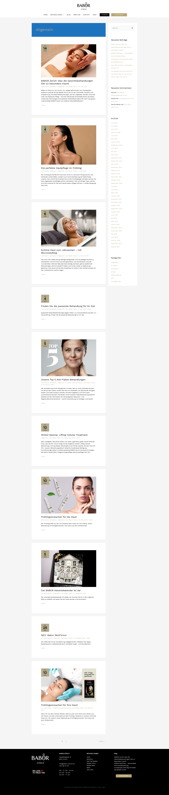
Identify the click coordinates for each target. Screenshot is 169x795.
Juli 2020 (114, 186)
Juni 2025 (114, 126)
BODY (88, 767)
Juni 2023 (114, 148)
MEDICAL (90, 759)
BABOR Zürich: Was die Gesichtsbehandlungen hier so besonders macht (121, 47)
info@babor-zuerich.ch (67, 764)
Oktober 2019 (115, 205)
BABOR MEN (91, 765)
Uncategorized (116, 281)
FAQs (99, 787)
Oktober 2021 (115, 170)
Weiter (102, 741)
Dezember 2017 (116, 243)
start (89, 309)
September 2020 (116, 183)
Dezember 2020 (116, 177)
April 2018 (114, 237)
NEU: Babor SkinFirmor (54, 635)
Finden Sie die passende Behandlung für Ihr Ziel (68, 306)
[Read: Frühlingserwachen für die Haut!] (68, 495)
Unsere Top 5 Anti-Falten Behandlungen (63, 379)
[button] (104, 14)
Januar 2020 (115, 196)
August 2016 (115, 247)
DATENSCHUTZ (94, 787)
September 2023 (116, 145)
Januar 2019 (115, 224)
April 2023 (114, 154)
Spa (112, 278)
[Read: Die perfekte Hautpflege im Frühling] (68, 145)
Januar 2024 (115, 142)
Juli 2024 (114, 135)
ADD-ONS (90, 770)
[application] (63, 14)
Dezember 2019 (116, 199)
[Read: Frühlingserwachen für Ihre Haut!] (68, 685)
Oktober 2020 (115, 180)
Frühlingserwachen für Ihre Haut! (59, 705)
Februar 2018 (115, 240)
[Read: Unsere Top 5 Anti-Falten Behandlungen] (68, 358)
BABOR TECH (91, 763)
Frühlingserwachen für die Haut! (59, 517)
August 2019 (115, 212)
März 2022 (114, 164)
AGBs (103, 787)
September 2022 (116, 161)
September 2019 (116, 208)
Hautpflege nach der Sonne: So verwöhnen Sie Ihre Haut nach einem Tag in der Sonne (121, 74)
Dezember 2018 (116, 228)
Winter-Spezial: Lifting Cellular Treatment (64, 435)
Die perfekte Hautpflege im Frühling (61, 168)
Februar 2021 (115, 174)
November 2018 (116, 231)
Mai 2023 (114, 151)
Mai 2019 (114, 218)
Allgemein (61, 86)
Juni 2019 (114, 215)
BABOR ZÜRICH (78, 787)
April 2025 (114, 129)
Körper (113, 272)
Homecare (114, 269)
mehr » (43, 105)
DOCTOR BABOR (92, 761)
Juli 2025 (114, 123)
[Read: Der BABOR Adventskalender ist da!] (68, 568)
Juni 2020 (114, 189)
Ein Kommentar (46, 593)
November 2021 (116, 167)
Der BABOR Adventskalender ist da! (61, 590)
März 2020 (114, 193)
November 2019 (116, 202)
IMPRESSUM (86, 787)
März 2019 (114, 221)
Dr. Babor (68, 382)
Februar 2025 (115, 132)
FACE (88, 757)
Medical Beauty (77, 382)
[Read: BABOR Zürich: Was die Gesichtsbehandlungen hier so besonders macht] (68, 61)
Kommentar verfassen (48, 86)
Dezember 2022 (116, 158)
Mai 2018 (114, 234)
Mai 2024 (114, 139)
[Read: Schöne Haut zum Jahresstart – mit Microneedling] (68, 228)
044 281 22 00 (64, 766)
